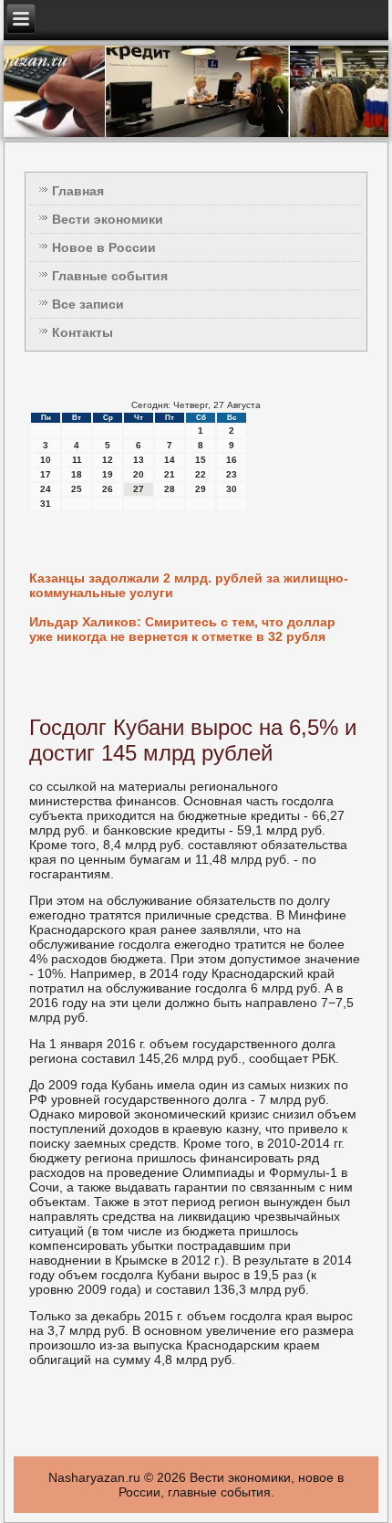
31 (45, 504)
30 (231, 489)
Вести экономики (107, 219)
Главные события (110, 275)
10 (45, 460)
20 (138, 474)
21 (169, 474)
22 (200, 474)
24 (45, 489)
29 (200, 489)
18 (76, 474)
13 (138, 460)
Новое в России (104, 247)
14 (169, 460)
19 (107, 474)
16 (231, 460)
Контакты (82, 332)
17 (45, 474)
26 (107, 489)
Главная (78, 191)
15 (200, 460)
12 (107, 460)
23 (231, 474)
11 (77, 460)
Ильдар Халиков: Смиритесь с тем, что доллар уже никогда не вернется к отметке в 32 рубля (182, 629)
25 (76, 489)
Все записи (88, 304)
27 (138, 489)
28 (169, 489)
